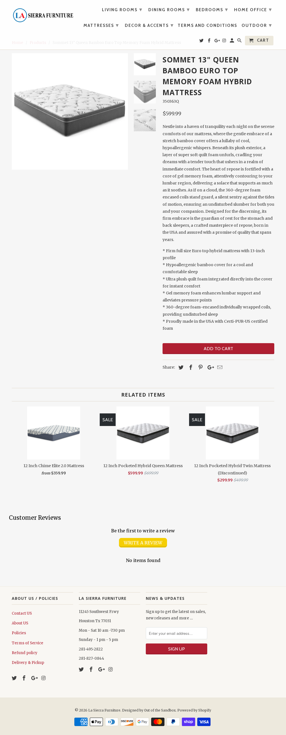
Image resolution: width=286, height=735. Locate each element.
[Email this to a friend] (218, 367)
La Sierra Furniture (104, 710)
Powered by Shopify (194, 710)
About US (20, 623)
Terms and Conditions (207, 25)
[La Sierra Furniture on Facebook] (25, 678)
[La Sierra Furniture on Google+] (34, 678)
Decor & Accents (149, 25)
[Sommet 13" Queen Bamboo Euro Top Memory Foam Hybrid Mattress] (70, 111)
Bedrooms (212, 9)
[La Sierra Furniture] (42, 14)
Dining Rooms (169, 9)
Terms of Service (27, 643)
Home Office (253, 9)
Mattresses (101, 25)
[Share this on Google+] (209, 367)
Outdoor (257, 25)
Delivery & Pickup (28, 662)
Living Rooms (122, 9)
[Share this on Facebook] (189, 367)
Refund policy (24, 652)
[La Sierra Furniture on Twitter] (15, 678)
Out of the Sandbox (160, 710)
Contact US (22, 613)
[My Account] (232, 41)
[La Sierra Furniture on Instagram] (44, 678)
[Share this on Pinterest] (199, 367)
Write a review (143, 543)
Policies (19, 633)
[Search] (239, 41)
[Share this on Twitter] (180, 367)
